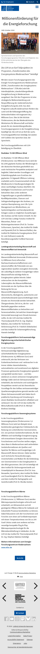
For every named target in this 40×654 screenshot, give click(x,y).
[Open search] (38, 2)
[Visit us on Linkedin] (33, 619)
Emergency (17, 643)
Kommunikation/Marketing (27, 573)
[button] (4, 586)
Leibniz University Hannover (23, 626)
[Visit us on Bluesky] (28, 619)
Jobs (25, 643)
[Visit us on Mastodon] (22, 619)
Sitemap (30, 639)
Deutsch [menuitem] (31, 2)
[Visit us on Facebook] (6, 619)
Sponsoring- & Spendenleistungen (20, 647)
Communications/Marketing (20, 632)
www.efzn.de (6, 547)
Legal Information (14, 636)
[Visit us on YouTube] (12, 619)
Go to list (20, 558)
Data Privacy (27, 636)
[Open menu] (37, 8)
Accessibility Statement (15, 639)
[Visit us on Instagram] (17, 619)
